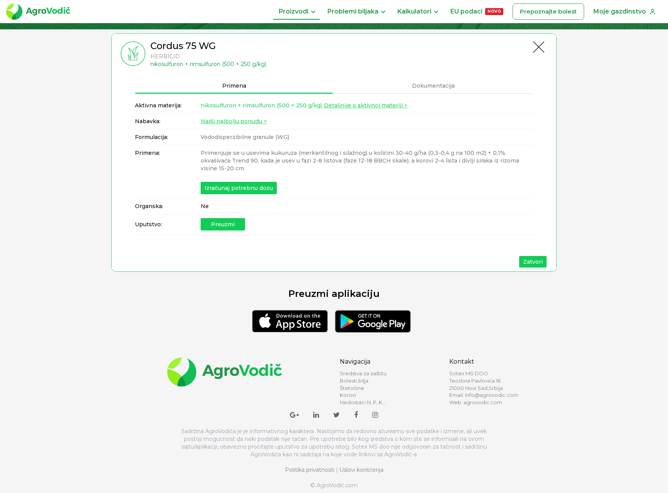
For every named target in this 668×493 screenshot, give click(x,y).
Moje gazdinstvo (619, 11)
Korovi (348, 395)
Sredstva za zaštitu (363, 373)
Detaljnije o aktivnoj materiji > (365, 105)
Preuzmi (223, 224)
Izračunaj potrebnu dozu (238, 188)
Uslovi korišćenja (361, 469)
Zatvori (533, 261)
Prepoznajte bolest (548, 11)
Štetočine (352, 388)
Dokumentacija (433, 85)
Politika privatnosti (309, 469)
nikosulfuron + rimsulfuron (261, 105)
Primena (234, 85)
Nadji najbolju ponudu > (234, 121)
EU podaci (475, 11)
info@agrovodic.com (491, 395)
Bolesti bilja (354, 381)
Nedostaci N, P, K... (363, 402)
